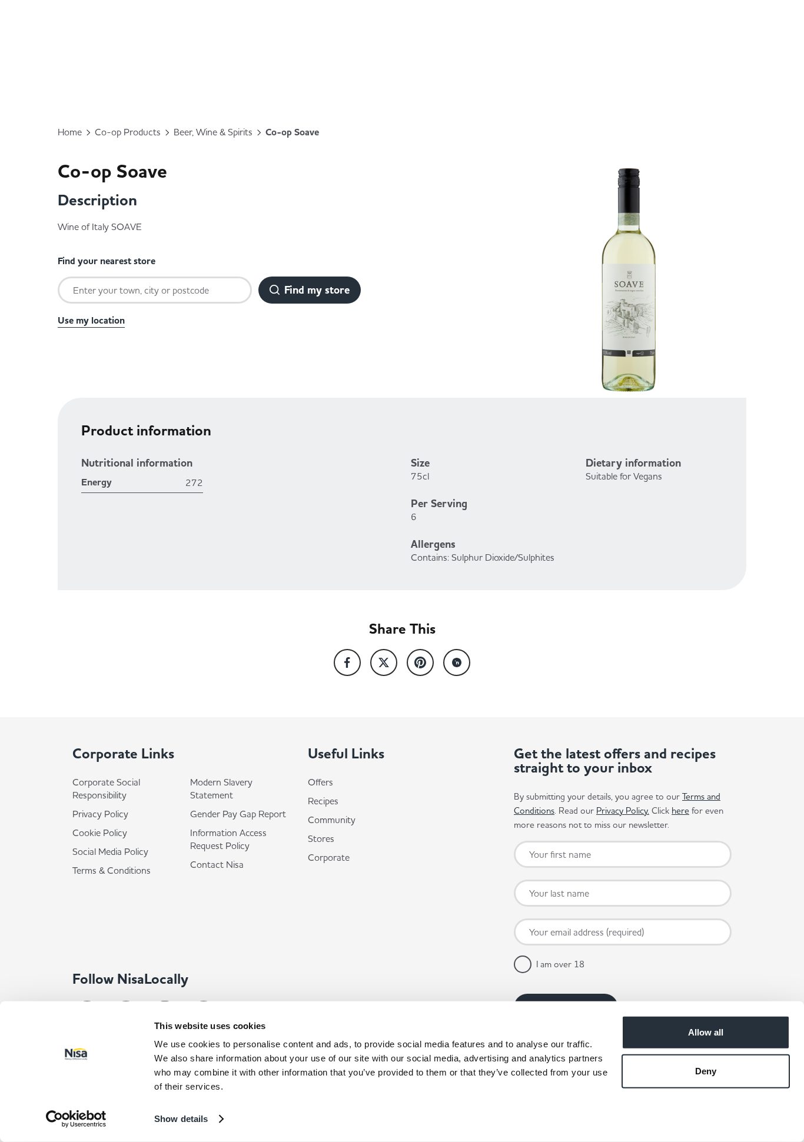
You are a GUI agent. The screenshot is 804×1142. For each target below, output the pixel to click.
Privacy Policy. (622, 810)
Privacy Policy (100, 814)
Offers (320, 782)
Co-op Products (128, 132)
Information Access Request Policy (228, 839)
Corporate (329, 857)
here (680, 810)
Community (332, 819)
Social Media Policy (110, 851)
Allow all (705, 1032)
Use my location (91, 320)
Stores (321, 838)
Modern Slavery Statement (221, 788)
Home (70, 132)
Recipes (323, 801)
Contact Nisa (217, 864)
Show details (181, 1119)
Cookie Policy (99, 832)
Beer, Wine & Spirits (213, 132)
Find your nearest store (106, 261)
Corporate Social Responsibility (106, 788)
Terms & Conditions (111, 870)
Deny (705, 1071)
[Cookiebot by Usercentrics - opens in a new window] (76, 1119)
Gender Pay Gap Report (238, 814)
